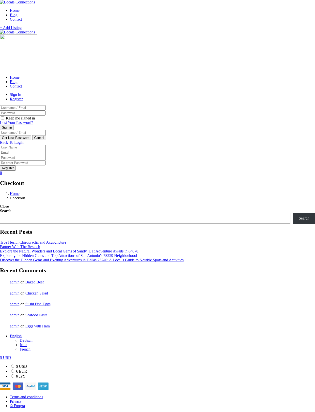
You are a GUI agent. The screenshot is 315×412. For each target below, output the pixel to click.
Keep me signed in (20, 118)
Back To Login (12, 142)
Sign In (15, 94)
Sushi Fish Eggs (37, 304)
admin (14, 282)
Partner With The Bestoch (20, 247)
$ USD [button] (5, 357)
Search (6, 211)
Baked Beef (34, 282)
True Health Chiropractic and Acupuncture (33, 242)
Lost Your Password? (16, 122)
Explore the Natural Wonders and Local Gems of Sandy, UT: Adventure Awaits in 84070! (70, 251)
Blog (13, 15)
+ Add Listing (11, 28)
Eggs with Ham (37, 326)
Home (14, 10)
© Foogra (17, 406)
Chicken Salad (36, 293)
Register (16, 99)
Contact (16, 19)
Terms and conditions (26, 397)
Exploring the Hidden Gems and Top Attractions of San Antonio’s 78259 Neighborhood (68, 255)
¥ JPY (20, 376)
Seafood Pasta (36, 315)
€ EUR (21, 371)
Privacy (16, 401)
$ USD (21, 366)
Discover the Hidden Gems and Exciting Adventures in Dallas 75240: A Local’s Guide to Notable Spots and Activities (92, 260)
